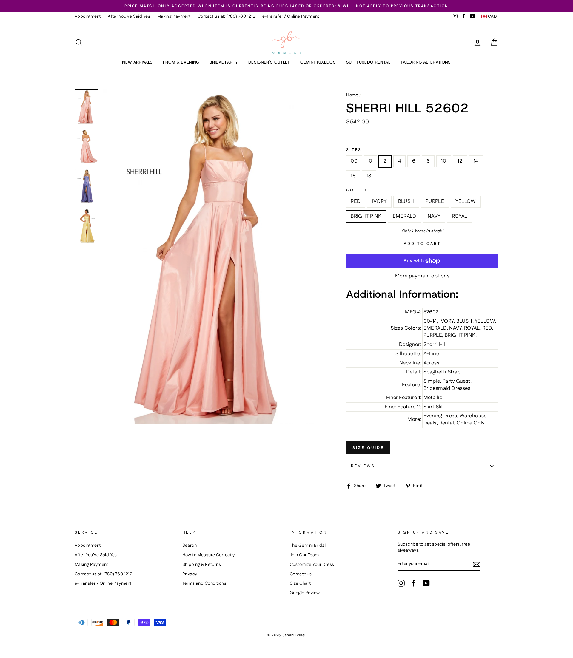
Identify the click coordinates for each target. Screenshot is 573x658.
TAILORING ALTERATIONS (426, 62)
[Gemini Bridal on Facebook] (413, 583)
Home (352, 95)
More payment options (422, 276)
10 (443, 161)
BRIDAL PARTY (224, 62)
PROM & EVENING (181, 62)
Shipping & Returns (201, 565)
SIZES (354, 149)
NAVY (434, 216)
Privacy (189, 574)
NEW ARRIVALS (137, 62)
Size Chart (300, 583)
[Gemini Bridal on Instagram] (401, 583)
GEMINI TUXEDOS (318, 62)
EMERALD (404, 216)
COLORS (357, 190)
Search (189, 546)
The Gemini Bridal (308, 546)
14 (476, 161)
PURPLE (435, 201)
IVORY (379, 201)
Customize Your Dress (312, 565)
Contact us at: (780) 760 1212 (226, 16)
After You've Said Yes (129, 16)
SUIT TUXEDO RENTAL (368, 62)
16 (353, 176)
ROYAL (459, 216)
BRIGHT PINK (366, 216)
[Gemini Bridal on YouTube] (426, 583)
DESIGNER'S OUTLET (269, 62)
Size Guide (368, 447)
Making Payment (174, 16)
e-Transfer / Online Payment (290, 16)
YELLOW (465, 201)
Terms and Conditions (204, 583)
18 (369, 176)
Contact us (301, 574)
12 (460, 161)
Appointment (88, 16)
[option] (286, 6)
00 (354, 161)
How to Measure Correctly (208, 555)
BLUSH (406, 201)
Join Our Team (304, 555)
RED (356, 201)
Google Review (305, 593)
